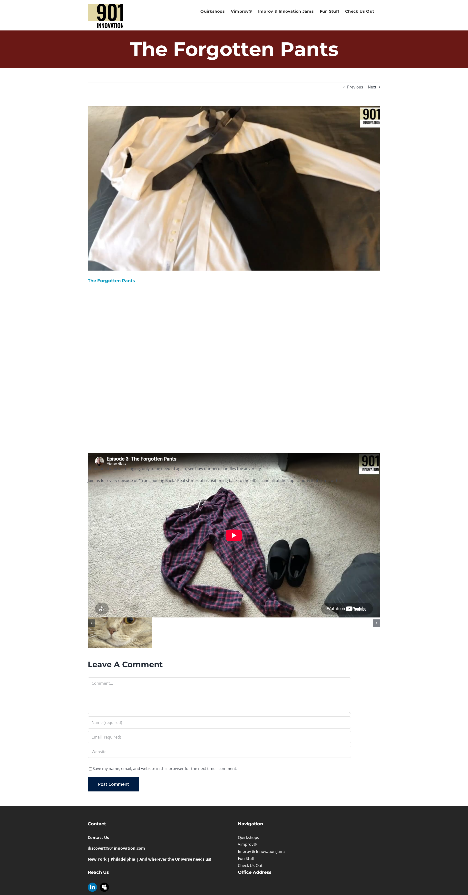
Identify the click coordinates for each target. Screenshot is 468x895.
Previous (355, 87)
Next (372, 87)
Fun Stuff (246, 858)
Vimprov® (247, 844)
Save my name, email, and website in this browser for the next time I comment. (165, 768)
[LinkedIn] (92, 887)
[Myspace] (104, 887)
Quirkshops (248, 837)
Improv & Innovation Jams (261, 851)
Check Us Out (250, 865)
